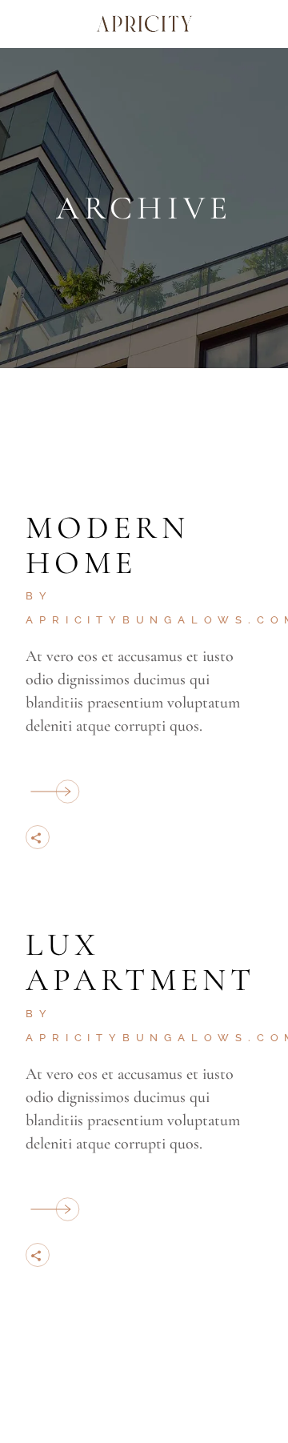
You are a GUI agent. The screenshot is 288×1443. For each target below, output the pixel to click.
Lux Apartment (140, 962)
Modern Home (108, 545)
